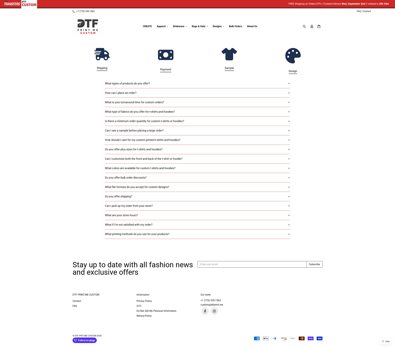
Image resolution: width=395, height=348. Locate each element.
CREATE (147, 26)
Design (293, 71)
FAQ (359, 11)
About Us (252, 26)
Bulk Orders (235, 26)
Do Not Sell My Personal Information (156, 310)
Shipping (102, 68)
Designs (217, 26)
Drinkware (178, 26)
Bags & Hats (198, 26)
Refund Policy (144, 315)
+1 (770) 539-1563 (211, 300)
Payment (165, 69)
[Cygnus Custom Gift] (88, 26)
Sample (229, 68)
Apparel (161, 26)
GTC (139, 305)
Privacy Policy (144, 301)
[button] (318, 26)
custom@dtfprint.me (212, 304)
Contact (367, 11)
